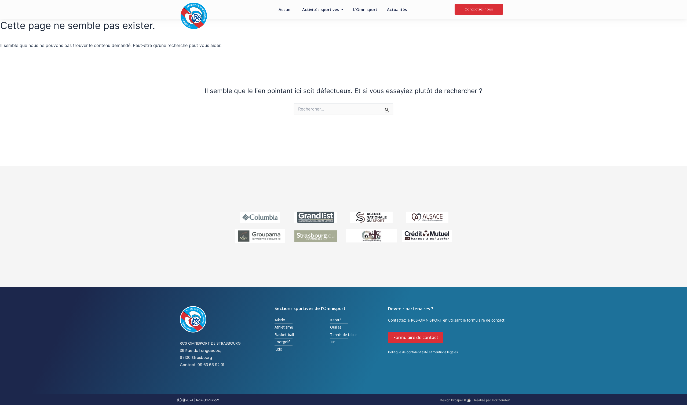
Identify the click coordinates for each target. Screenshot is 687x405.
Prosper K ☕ (460, 400)
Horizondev (501, 400)
